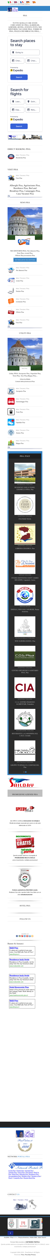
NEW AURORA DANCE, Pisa (25, 641)
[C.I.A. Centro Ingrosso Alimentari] (24, 687)
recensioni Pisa (21, 302)
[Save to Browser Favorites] (32, 936)
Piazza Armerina (23, 1237)
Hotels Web (33, 1237)
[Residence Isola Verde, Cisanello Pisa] (24, 473)
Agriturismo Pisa (32, 185)
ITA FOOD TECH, (25, 519)
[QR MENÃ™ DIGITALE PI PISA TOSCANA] (34, 1223)
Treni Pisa (19, 412)
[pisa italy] (15, 2)
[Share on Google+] (22, 936)
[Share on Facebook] (17, 936)
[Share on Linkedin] (25, 936)
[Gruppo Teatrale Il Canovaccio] (24, 750)
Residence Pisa (20, 188)
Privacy (33, 1255)
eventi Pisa (19, 281)
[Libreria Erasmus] (24, 534)
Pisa (11, 1237)
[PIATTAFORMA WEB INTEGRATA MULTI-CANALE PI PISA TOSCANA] (11, 1223)
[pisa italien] (28, 2)
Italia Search (42, 1237)
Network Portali (24, 4)
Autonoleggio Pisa (22, 402)
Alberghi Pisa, (17, 185)
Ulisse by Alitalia (25, 379)
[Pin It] (27, 936)
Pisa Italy (28, 1255)
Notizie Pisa (20, 291)
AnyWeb (6, 1237)
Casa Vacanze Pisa (25, 193)
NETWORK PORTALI (33, 1242)
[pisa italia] (9, 2)
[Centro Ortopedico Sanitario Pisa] (24, 656)
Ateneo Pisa (20, 433)
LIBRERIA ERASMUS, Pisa (25, 548)
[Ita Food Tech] (24, 504)
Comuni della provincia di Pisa (25, 381)
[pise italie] (22, 2)
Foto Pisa (19, 322)
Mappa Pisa (19, 443)
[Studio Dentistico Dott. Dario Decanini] (24, 563)
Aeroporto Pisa (21, 391)
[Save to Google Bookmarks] (19, 936)
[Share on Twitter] (30, 936)
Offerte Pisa (20, 312)
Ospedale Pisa (20, 422)
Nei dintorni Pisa (21, 270)
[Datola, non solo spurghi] (24, 595)
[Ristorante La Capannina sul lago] (24, 719)
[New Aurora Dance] (24, 626)
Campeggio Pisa (32, 191)
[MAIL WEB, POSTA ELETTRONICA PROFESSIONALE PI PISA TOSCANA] (23, 1223)
